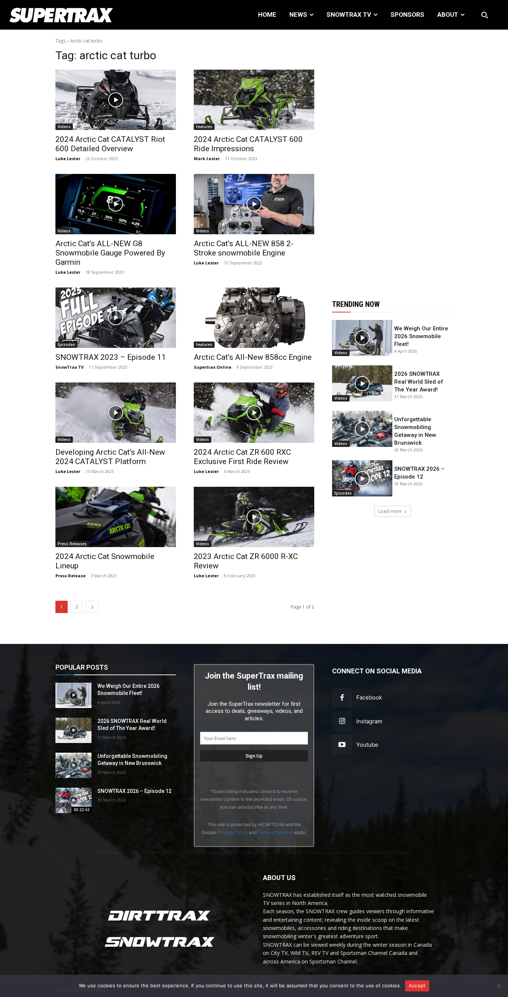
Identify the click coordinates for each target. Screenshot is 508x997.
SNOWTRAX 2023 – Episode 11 (110, 357)
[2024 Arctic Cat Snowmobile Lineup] (115, 517)
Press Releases (72, 543)
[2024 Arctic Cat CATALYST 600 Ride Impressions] (254, 100)
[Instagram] (342, 721)
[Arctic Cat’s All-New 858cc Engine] (254, 318)
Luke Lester (67, 158)
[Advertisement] (392, 160)
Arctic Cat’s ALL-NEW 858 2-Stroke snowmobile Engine (243, 248)
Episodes (66, 344)
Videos (64, 126)
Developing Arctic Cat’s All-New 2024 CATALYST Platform (110, 457)
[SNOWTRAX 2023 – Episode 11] (115, 318)
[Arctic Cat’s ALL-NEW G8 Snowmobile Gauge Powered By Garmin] (115, 204)
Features (204, 126)
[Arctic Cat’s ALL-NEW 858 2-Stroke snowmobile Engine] (254, 204)
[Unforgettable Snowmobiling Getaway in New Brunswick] (362, 429)
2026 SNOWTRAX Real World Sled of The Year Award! (418, 382)
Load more (390, 511)
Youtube (367, 744)
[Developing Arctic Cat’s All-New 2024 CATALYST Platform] (115, 412)
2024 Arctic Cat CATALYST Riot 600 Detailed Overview (110, 144)
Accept (417, 985)
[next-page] (92, 607)
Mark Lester (207, 158)
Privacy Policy (233, 832)
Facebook (369, 697)
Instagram (369, 721)
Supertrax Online (212, 367)
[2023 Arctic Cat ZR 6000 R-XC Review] (254, 517)
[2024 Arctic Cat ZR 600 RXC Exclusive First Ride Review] (254, 412)
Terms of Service (275, 832)
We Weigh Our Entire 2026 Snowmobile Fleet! (421, 336)
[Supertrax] (52, 15)
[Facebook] (342, 698)
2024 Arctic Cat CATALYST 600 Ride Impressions (248, 144)
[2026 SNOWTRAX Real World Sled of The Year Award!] (362, 383)
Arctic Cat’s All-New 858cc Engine (253, 357)
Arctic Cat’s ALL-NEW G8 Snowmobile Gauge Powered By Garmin (110, 253)
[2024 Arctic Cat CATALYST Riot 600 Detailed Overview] (115, 100)
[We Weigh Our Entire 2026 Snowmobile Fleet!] (362, 338)
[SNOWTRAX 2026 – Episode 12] (362, 478)
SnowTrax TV (69, 367)
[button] (484, 15)
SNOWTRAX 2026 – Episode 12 (134, 791)
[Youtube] (342, 745)
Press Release (70, 575)
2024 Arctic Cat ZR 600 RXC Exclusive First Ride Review (242, 457)
